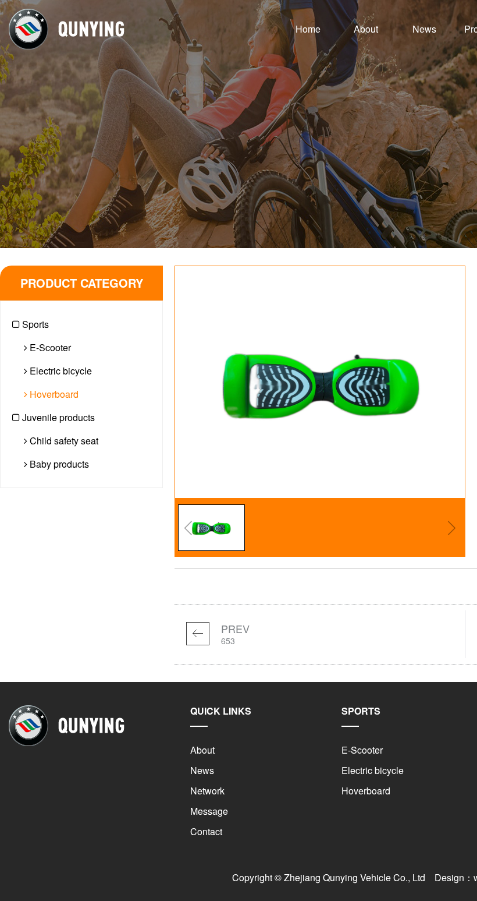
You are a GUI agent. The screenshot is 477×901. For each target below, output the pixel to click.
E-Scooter (49, 347)
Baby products (58, 464)
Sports (34, 324)
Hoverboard (53, 394)
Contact (206, 831)
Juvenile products (57, 417)
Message (209, 811)
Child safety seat (62, 440)
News (424, 29)
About (366, 29)
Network (207, 790)
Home (308, 29)
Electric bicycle (59, 370)
